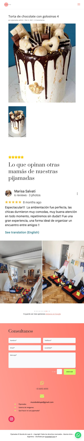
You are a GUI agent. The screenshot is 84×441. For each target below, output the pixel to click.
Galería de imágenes (26, 407)
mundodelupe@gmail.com (42, 402)
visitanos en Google (53, 314)
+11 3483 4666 (42, 389)
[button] (34, 311)
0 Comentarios (40, 20)
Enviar (69, 372)
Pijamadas (22, 404)
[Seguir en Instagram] (11, 419)
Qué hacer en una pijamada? (29, 411)
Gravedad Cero (50, 437)
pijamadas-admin (17, 20)
